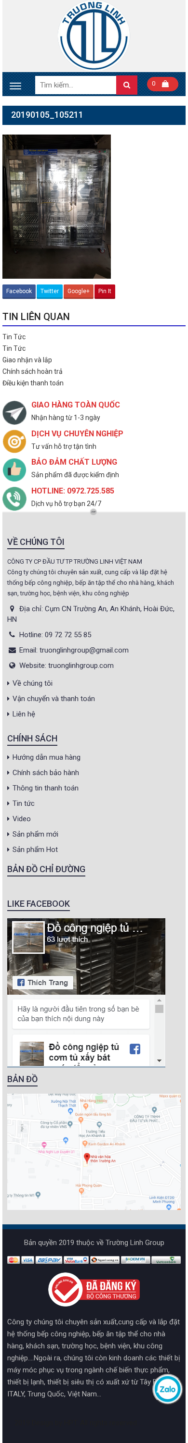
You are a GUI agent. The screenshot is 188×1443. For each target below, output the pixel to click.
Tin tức (24, 803)
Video (22, 818)
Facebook (19, 291)
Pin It (104, 291)
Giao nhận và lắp (27, 360)
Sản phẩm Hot (35, 849)
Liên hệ (24, 714)
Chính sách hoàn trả (32, 371)
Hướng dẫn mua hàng (47, 757)
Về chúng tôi (33, 683)
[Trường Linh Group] (94, 36)
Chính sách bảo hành (46, 772)
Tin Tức (14, 337)
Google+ (78, 291)
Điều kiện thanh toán (33, 383)
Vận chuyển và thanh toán (54, 698)
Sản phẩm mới (35, 834)
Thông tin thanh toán (46, 788)
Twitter (49, 291)
